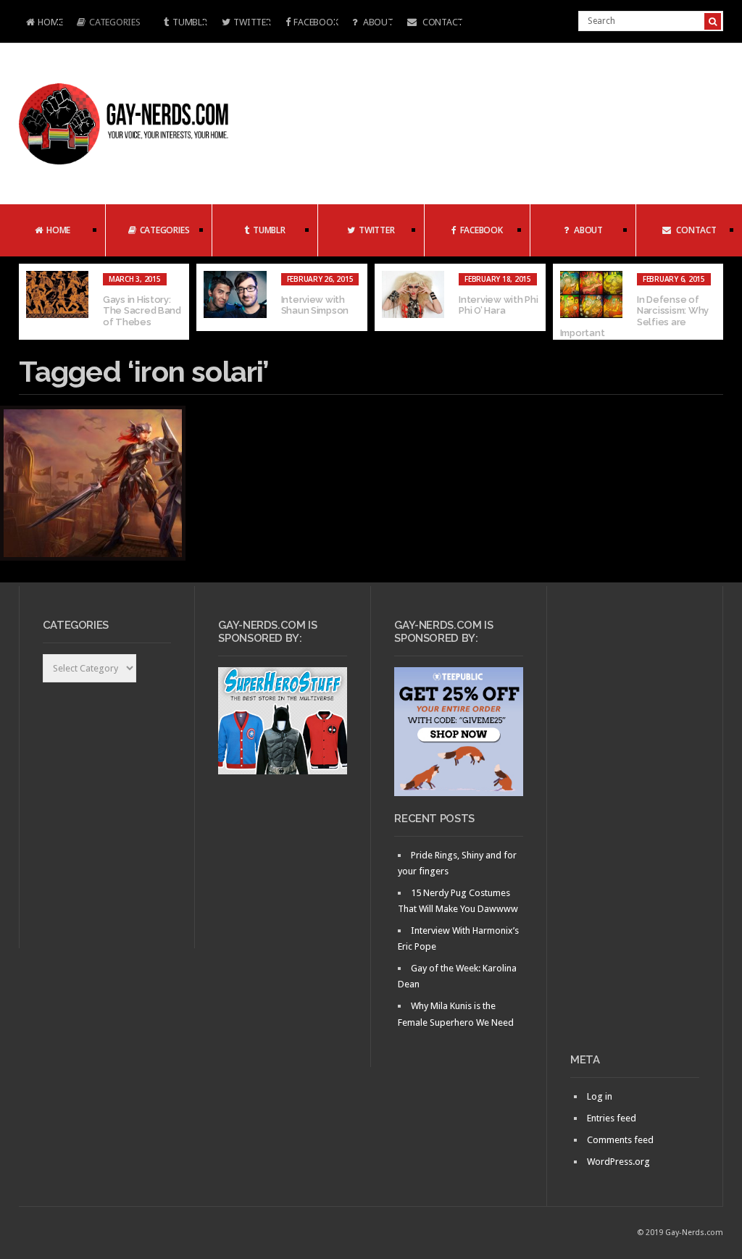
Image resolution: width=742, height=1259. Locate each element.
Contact (441, 22)
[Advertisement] (634, 825)
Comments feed (620, 1139)
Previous (29, 302)
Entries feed (611, 1118)
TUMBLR (189, 22)
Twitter (251, 22)
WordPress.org (618, 1161)
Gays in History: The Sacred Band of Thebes (142, 310)
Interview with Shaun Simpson (315, 305)
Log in (599, 1096)
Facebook (315, 22)
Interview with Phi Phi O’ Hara (498, 305)
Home (41, 23)
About (377, 22)
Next (712, 302)
